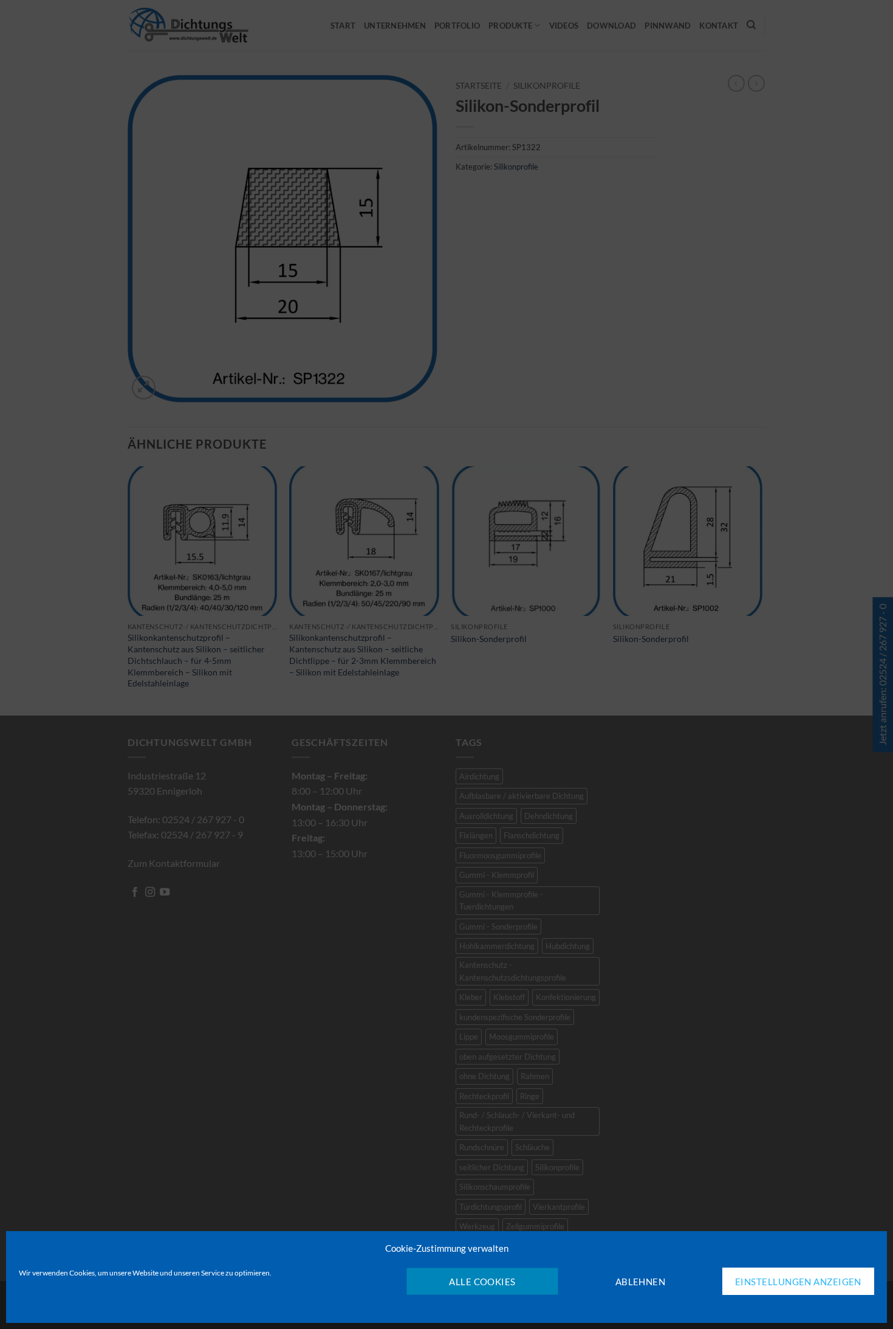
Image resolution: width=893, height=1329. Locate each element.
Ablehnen (640, 1281)
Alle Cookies (482, 1281)
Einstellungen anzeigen (798, 1281)
